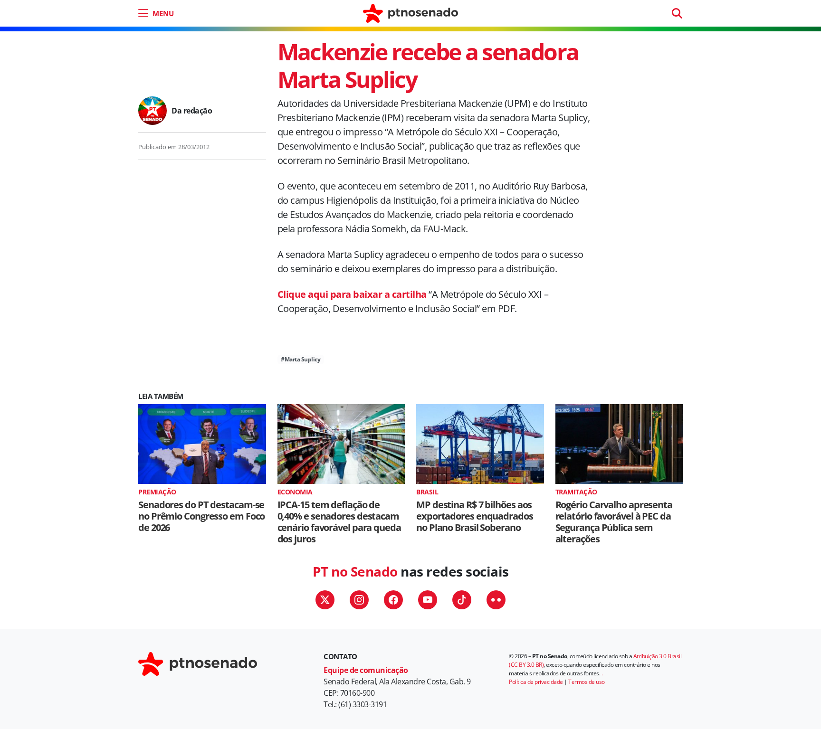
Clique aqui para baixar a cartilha (353, 294)
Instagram (359, 599)
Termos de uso (586, 682)
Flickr (496, 599)
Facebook (393, 599)
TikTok (461, 599)
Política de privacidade (536, 682)
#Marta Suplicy (300, 359)
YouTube (427, 599)
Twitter (324, 599)
